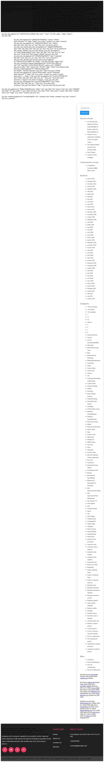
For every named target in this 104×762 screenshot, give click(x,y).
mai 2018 (90, 276)
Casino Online (91, 368)
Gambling (90, 406)
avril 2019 (90, 255)
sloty (88, 506)
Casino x (89, 373)
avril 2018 (90, 278)
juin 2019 (90, 253)
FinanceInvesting (92, 399)
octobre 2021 (91, 186)
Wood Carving (91, 529)
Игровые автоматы (93, 587)
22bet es (89, 322)
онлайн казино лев (93, 621)
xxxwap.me (94, 674)
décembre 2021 (91, 181)
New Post (90, 445)
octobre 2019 (91, 247)
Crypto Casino (91, 383)
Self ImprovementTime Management (92, 495)
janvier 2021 (91, 209)
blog (88, 353)
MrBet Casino (91, 442)
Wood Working (91, 531)
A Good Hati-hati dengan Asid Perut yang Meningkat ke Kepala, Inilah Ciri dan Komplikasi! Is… (93, 127)
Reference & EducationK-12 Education (91, 483)
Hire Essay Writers (92, 422)
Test (88, 513)
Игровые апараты (92, 600)
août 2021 (90, 191)
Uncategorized (91, 521)
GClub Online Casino (93, 409)
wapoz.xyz (88, 716)
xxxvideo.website (85, 686)
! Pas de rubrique (92, 307)
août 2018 (90, 270)
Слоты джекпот (92, 628)
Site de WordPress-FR (93, 670)
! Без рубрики (91, 312)
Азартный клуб (92, 562)
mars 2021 (90, 204)
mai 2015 (90, 296)
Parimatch (90, 450)
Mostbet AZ (90, 439)
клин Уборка (91, 152)
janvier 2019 (91, 260)
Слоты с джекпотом (93, 636)
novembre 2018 (91, 265)
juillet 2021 (90, 194)
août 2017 (90, 293)
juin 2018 (90, 273)
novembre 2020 (91, 214)
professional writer (92, 470)
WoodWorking (91, 534)
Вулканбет (90, 567)
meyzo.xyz (96, 712)
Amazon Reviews (92, 335)
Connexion (90, 659)
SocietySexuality (92, 508)
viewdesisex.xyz (85, 707)
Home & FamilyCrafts (93, 427)
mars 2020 (90, 235)
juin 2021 (90, 196)
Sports (89, 511)
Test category (91, 516)
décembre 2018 (91, 263)
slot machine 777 (92, 501)
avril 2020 (90, 232)
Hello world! (91, 170)
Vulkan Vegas (91, 524)
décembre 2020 (91, 212)
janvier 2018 (91, 286)
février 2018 (90, 283)
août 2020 (90, 222)
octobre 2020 (91, 217)
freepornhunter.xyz (86, 710)
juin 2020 (90, 227)
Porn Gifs (90, 460)
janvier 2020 (91, 240)
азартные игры (91, 544)
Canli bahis (90, 363)
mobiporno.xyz (95, 691)
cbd (88, 376)
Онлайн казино (92, 613)
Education (90, 391)
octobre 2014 (91, 299)
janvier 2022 (91, 179)
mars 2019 (90, 258)
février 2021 (90, 207)
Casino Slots (90, 370)
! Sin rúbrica (91, 309)
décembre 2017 (91, 288)
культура (90, 610)
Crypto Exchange (92, 386)
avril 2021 (90, 202)
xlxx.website (95, 688)
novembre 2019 (91, 245)
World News (90, 536)
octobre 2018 (91, 268)
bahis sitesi (90, 345)
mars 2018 (90, 281)
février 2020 (90, 237)
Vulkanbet (90, 526)
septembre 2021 (91, 189)
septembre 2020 (91, 219)
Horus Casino (91, 429)
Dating (89, 388)
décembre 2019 (91, 242)
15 (88, 317)
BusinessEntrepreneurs (93, 360)
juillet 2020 (90, 225)
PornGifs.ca (90, 462)
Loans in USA (91, 434)
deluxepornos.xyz (85, 703)
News (88, 447)
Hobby (89, 424)
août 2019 (90, 250)
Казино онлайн (92, 608)
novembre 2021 (91, 184)
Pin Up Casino (91, 452)
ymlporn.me (84, 678)
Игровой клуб (91, 585)
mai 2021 (90, 199)
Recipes (89, 473)
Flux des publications (93, 662)
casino (89, 365)
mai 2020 (90, 230)
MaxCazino (90, 437)
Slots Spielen (91, 503)
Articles (89, 337)
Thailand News (91, 519)
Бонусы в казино (92, 564)
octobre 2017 (91, 291)
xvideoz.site (91, 682)
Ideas (88, 432)
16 (88, 319)
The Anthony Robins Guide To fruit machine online (93, 147)
